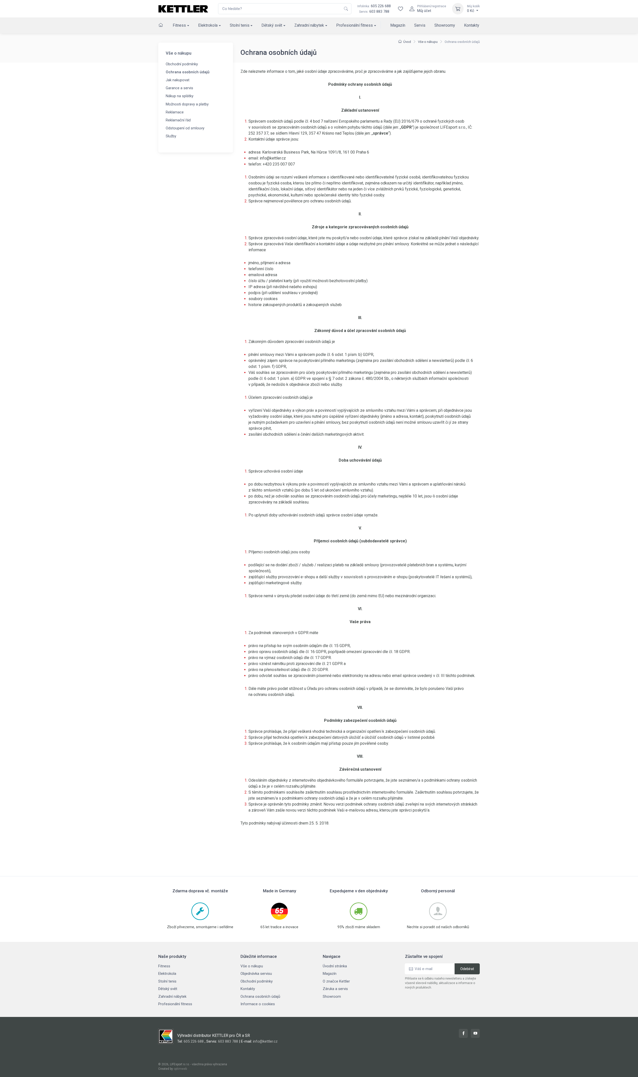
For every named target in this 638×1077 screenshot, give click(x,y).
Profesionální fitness (354, 25)
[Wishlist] (400, 8)
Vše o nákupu (428, 42)
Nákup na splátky (179, 96)
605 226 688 (374, 6)
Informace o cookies (257, 1004)
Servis (419, 25)
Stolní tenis (239, 25)
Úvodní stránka (335, 966)
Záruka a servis (335, 989)
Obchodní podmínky (182, 64)
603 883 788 (379, 11)
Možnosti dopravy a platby (187, 104)
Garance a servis (179, 88)
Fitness (179, 25)
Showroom (332, 996)
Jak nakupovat (177, 80)
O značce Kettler (336, 981)
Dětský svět (271, 25)
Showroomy (444, 25)
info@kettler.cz (265, 1041)
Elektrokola (208, 25)
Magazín (397, 25)
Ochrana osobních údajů (187, 72)
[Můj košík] (458, 8)
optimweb (180, 1069)
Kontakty (471, 25)
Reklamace (175, 112)
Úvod (407, 42)
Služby (171, 136)
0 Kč (473, 8)
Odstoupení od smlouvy (185, 128)
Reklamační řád (178, 120)
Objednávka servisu (256, 973)
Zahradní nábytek (309, 25)
